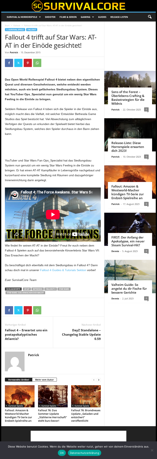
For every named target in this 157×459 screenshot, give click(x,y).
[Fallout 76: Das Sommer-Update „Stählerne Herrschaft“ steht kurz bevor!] (53, 396)
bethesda (37, 289)
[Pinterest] (28, 63)
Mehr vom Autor (44, 379)
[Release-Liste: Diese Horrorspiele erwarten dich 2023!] (130, 135)
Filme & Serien (68, 16)
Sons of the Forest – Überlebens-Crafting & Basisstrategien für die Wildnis (128, 98)
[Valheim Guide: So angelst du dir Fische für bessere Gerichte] (130, 276)
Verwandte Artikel (18, 379)
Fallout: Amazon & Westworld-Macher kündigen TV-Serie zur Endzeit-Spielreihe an (18, 415)
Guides (102, 16)
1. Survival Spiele (15, 29)
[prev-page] (94, 380)
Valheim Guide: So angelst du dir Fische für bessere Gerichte (129, 288)
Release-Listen (119, 16)
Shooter (50, 16)
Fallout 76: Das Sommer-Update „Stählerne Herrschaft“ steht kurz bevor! (52, 415)
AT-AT (26, 289)
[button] (149, 17)
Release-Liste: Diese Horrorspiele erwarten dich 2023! (127, 147)
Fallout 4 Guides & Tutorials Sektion (63, 270)
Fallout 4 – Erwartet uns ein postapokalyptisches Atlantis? (26, 334)
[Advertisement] (53, 147)
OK (62, 452)
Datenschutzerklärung (84, 452)
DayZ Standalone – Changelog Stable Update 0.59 (81, 334)
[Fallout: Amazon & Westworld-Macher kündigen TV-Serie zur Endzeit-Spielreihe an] (20, 396)
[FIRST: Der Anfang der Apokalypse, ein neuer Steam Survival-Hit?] (130, 229)
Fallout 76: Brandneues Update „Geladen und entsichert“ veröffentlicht (85, 415)
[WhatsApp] (37, 63)
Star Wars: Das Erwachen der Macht (25, 292)
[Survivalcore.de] (78, 6)
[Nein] (152, 450)
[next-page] (99, 380)
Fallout (16, 25)
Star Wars (64, 289)
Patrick (14, 52)
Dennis (115, 251)
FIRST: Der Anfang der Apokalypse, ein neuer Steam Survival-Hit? (128, 241)
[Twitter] (18, 63)
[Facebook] (9, 63)
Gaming (85, 16)
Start (7, 25)
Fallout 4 (50, 289)
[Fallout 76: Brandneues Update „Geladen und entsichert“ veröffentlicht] (86, 396)
